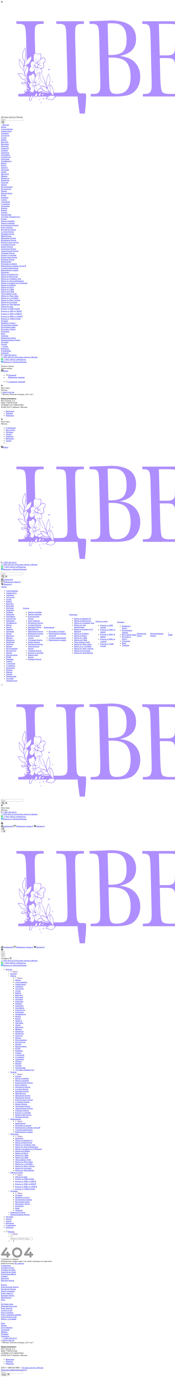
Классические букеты (9, 1287)
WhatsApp (10, 415)
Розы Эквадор (6, 1308)
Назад (15, 972)
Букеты (18, 1076)
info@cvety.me (8, 392)
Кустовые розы (7, 1304)
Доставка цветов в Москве (32, 1368)
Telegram (9, 413)
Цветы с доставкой (8, 1319)
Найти (4, 1375)
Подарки (18, 1195)
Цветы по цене (21, 1177)
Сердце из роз (6, 1310)
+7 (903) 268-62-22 (14, 360)
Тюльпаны (5, 1330)
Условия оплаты (7, 1268)
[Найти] (3, 122)
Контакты (5, 1278)
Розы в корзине (7, 1313)
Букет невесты (7, 1293)
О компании (6, 1266)
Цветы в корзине (8, 1291)
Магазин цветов (7, 1280)
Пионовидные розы (9, 1306)
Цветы (18, 980)
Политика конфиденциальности (14, 1370)
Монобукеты (6, 1298)
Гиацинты (5, 1336)
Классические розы (9, 1317)
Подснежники (6, 1328)
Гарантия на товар (8, 1272)
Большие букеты (7, 1295)
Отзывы (4, 1276)
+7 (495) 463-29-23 (9, 355)
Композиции (20, 1123)
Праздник (19, 1138)
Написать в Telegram (15, 362)
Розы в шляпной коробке (11, 1315)
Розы (3, 1300)
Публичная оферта (8, 1274)
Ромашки (4, 1334)
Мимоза (4, 1332)
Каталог (13, 974)
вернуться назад (7, 1263)
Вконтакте (10, 411)
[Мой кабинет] (2, 824)
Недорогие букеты (8, 1289)
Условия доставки (8, 1270)
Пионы (4, 1325)
